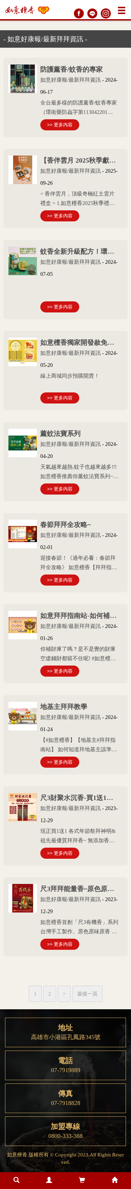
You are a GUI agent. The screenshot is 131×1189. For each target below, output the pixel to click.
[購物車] (82, 1180)
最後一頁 (87, 993)
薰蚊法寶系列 (60, 433)
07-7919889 (65, 1065)
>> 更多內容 (60, 124)
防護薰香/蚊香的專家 (71, 69)
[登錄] (49, 1180)
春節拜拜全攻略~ (65, 524)
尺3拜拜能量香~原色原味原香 (84, 888)
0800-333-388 (65, 1130)
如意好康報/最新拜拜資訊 (70, 80)
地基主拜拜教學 (63, 706)
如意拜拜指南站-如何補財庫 (81, 615)
